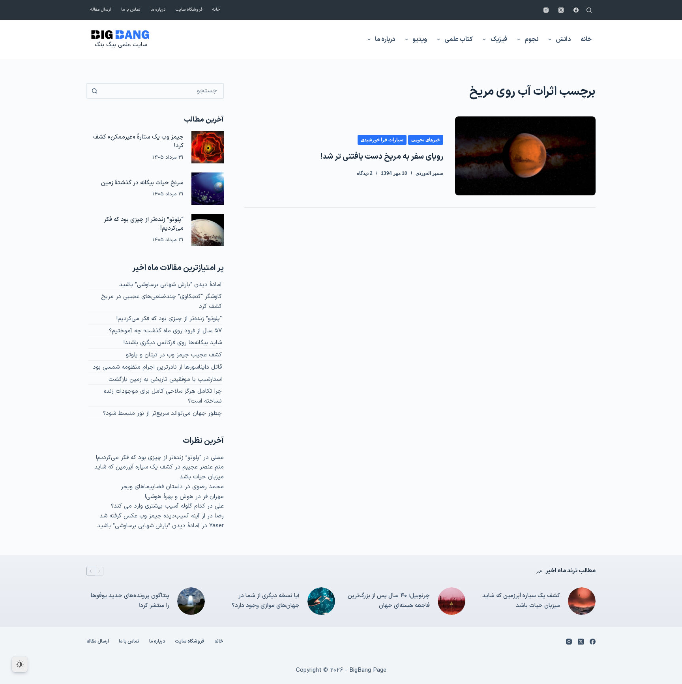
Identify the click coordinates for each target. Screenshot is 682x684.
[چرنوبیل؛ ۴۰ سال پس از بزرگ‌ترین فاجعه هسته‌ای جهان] (451, 601)
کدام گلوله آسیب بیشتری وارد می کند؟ (158, 506)
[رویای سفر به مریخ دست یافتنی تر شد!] (525, 155)
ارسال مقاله (100, 9)
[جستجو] (589, 10)
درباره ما (158, 9)
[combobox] (162, 91)
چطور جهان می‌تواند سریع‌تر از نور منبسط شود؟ (162, 413)
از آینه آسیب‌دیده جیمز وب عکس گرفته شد (152, 516)
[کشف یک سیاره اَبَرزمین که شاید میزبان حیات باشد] (582, 601)
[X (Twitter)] (561, 10)
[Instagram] (546, 10)
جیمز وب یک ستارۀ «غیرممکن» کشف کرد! (138, 142)
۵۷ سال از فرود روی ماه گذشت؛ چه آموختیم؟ (165, 330)
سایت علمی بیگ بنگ (121, 44)
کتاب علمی (458, 39)
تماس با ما (131, 9)
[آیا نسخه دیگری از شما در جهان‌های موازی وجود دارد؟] (321, 601)
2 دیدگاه (365, 173)
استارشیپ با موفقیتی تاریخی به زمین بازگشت (165, 379)
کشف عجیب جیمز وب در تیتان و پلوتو (174, 355)
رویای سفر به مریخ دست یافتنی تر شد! (381, 157)
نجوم (531, 39)
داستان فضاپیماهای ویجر (152, 486)
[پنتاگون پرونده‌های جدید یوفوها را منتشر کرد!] (191, 601)
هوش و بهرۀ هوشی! (169, 496)
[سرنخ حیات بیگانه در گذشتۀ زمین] (207, 188)
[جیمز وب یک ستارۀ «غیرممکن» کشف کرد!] (207, 147)
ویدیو (419, 39)
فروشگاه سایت (189, 9)
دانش (563, 39)
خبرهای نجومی (425, 139)
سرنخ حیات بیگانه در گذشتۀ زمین (142, 182)
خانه (216, 9)
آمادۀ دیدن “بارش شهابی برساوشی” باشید (170, 284)
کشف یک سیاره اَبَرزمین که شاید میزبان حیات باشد (521, 600)
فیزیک (499, 39)
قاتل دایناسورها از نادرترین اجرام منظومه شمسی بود (157, 367)
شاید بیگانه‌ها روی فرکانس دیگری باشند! (173, 342)
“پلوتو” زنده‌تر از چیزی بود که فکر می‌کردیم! (144, 224)
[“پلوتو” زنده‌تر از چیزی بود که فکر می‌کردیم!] (207, 230)
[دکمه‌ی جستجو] (94, 91)
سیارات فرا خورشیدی (382, 139)
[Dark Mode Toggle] (20, 664)
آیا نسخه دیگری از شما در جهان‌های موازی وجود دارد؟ (266, 600)
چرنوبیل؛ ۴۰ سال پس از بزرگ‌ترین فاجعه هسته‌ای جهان (389, 600)
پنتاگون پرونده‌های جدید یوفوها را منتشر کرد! (130, 600)
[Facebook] (576, 10)
